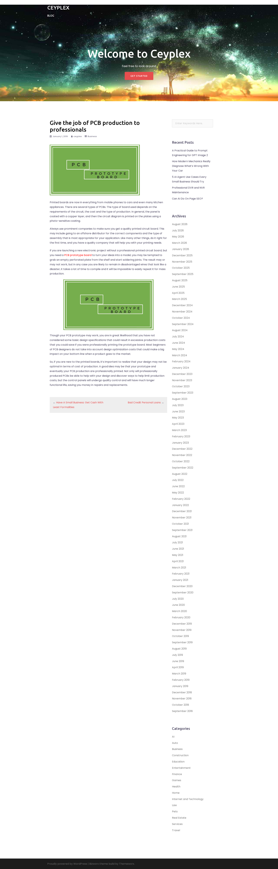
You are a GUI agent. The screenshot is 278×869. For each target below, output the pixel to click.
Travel (176, 830)
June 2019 (178, 661)
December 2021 (182, 511)
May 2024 (178, 349)
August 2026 (179, 224)
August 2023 (179, 399)
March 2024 (179, 355)
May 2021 (177, 555)
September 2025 (182, 274)
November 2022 (182, 455)
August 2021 (179, 536)
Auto (175, 743)
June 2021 (178, 549)
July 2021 (177, 542)
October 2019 (180, 636)
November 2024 (182, 311)
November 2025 (182, 262)
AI (173, 737)
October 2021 (180, 524)
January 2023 (180, 443)
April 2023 (178, 424)
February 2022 (181, 499)
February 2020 (181, 617)
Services (177, 824)
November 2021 (181, 517)
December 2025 (182, 255)
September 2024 (183, 324)
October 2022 (181, 461)
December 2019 (182, 624)
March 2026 (179, 243)
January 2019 (180, 686)
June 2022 (178, 486)
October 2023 (181, 386)
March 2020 (179, 611)
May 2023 (178, 417)
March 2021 (179, 567)
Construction (180, 755)
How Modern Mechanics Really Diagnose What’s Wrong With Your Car (191, 165)
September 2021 (182, 530)
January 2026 (180, 249)
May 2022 (178, 492)
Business (92, 136)
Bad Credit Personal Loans (144, 402)
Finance (177, 774)
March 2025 (179, 299)
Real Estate (179, 818)
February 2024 (181, 361)
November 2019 (181, 630)
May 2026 (178, 236)
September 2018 (182, 711)
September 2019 (182, 642)
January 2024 (180, 368)
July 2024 (178, 336)
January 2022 (180, 505)
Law (174, 805)
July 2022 (178, 480)
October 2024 (181, 318)
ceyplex (78, 136)
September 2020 (182, 592)
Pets (175, 811)
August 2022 (179, 474)
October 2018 (180, 705)
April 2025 (178, 293)
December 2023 (182, 374)
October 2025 (181, 268)
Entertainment (181, 768)
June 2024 (178, 343)
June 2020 (178, 605)
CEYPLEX (58, 7)
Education (178, 761)
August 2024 (180, 330)
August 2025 (179, 280)
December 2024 (182, 305)
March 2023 (179, 430)
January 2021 (180, 580)
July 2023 (178, 405)
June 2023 (178, 411)
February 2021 (181, 574)
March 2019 (179, 673)
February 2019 (181, 680)
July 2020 (178, 599)
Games (176, 780)
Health (176, 786)
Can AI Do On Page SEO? (187, 198)
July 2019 (177, 655)
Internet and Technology (188, 799)
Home (176, 793)
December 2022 (182, 449)
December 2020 (182, 586)
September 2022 (182, 467)
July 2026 (178, 230)
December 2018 (182, 692)
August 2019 (179, 649)
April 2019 (178, 667)
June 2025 (178, 286)
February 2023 (181, 436)
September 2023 (182, 393)
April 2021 (178, 561)
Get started (139, 76)
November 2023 (182, 380)
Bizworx (94, 864)
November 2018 (182, 698)
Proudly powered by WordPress (67, 864)
